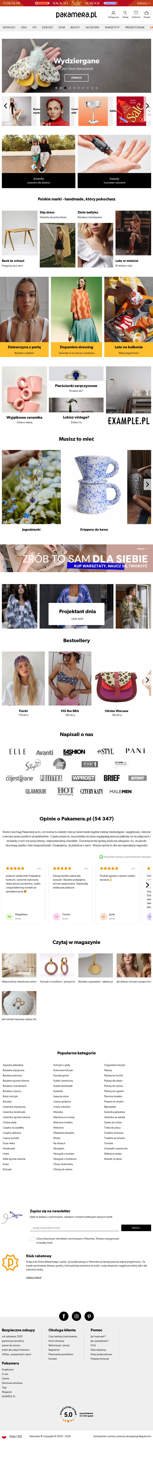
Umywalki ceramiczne (115, 1148)
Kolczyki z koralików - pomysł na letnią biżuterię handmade (57, 981)
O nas (5, 1374)
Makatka (58, 1112)
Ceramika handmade (14, 1112)
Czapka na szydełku (13, 1127)
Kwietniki (58, 1091)
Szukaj (125, 17)
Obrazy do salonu (62, 1169)
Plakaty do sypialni (114, 1091)
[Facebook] (63, 1316)
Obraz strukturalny (63, 1164)
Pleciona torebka (113, 1096)
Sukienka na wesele (114, 1117)
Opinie (5, 1378)
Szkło (74, 111)
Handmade (9, 1148)
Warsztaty (112, 27)
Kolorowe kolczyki (63, 1070)
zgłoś (39, 868)
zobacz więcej (33, 1277)
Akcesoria (92, 27)
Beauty (75, 27)
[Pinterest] (89, 1316)
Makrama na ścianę (63, 1117)
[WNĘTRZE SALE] (76, 3)
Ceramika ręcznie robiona (16, 1117)
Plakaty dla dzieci (113, 1081)
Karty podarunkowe (101, 1354)
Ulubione (136, 17)
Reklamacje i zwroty (59, 1345)
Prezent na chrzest (113, 1101)
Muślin (56, 1138)
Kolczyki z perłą (61, 1065)
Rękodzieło (110, 1107)
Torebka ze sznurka (114, 1138)
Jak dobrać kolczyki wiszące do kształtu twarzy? (134, 981)
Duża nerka (9, 1143)
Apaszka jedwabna (13, 1065)
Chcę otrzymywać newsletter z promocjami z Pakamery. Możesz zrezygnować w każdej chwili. (77, 1239)
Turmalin (108, 1143)
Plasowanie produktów (61, 1354)
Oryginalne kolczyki (114, 1065)
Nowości (9, 27)
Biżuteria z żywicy (12, 1091)
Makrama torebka (63, 1122)
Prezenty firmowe (100, 1359)
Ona (24, 27)
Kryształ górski (61, 1075)
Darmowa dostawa (12, 1383)
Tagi (4, 1387)
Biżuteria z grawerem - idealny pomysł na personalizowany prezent (95, 981)
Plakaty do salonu (113, 1086)
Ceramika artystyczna (14, 1107)
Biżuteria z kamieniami (14, 1086)
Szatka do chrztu (113, 1122)
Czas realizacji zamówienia (63, 1336)
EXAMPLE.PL (8, 1396)
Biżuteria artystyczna (13, 1070)
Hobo (6, 1154)
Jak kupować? (98, 1336)
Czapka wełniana (12, 1133)
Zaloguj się (113, 17)
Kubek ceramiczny (63, 1081)
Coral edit (36, 111)
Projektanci (8, 1369)
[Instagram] (76, 1316)
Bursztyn (7, 1101)
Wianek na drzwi (113, 1159)
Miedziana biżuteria (63, 1133)
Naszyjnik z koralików (64, 1159)
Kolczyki (7, 1169)
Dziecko (47, 27)
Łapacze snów (61, 1096)
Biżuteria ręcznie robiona (16, 1081)
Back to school (113, 111)
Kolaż (6, 1164)
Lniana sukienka (61, 1107)
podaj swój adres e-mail (46, 1227)
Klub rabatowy (98, 1350)
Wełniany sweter (113, 1154)
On (34, 27)
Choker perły (9, 1122)
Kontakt (53, 1359)
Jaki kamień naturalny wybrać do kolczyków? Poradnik (19, 1019)
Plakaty (108, 1070)
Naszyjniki (58, 1148)
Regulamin (54, 1350)
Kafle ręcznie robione (14, 1159)
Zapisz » (136, 1228)
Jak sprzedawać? (100, 1341)
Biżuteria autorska (12, 1075)
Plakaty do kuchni (113, 1075)
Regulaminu (145, 1436)
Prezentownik (134, 27)
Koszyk (147, 17)
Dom (62, 27)
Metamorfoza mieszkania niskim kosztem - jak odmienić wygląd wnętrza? (19, 981)
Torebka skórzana (113, 1133)
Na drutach (59, 1143)
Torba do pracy (112, 1127)
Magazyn (7, 1392)
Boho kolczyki (10, 1096)
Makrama (58, 1127)
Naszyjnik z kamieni (63, 1154)
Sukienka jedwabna (114, 1112)
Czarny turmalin (11, 1138)
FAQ (93, 1345)
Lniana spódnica (62, 1101)
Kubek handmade (62, 1086)
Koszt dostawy (56, 1341)
